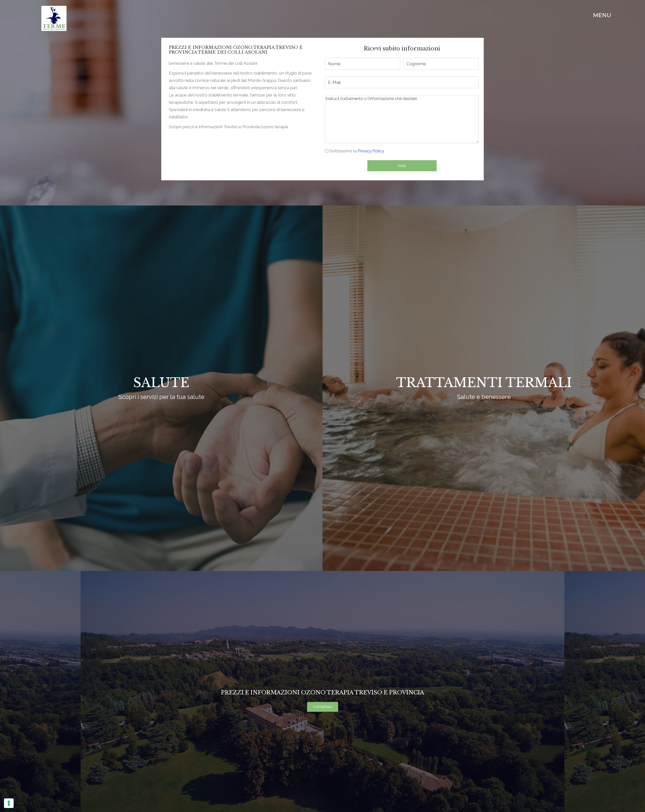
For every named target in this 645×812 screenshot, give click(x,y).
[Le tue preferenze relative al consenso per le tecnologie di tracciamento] (9, 803)
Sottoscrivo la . (356, 150)
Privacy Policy (371, 150)
